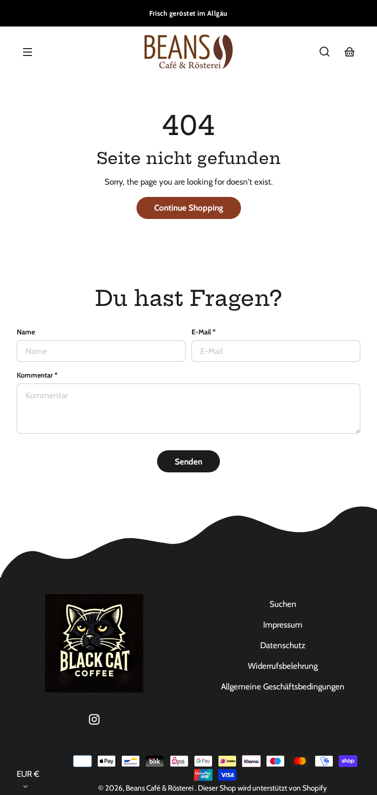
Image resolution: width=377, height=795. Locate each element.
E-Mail (203, 332)
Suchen (282, 604)
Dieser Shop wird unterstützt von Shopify (262, 788)
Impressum (282, 625)
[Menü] (27, 51)
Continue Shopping (188, 208)
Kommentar (37, 375)
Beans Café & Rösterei (160, 788)
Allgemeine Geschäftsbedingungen (283, 686)
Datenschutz (282, 645)
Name (26, 332)
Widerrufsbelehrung (283, 666)
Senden (188, 461)
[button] (324, 51)
